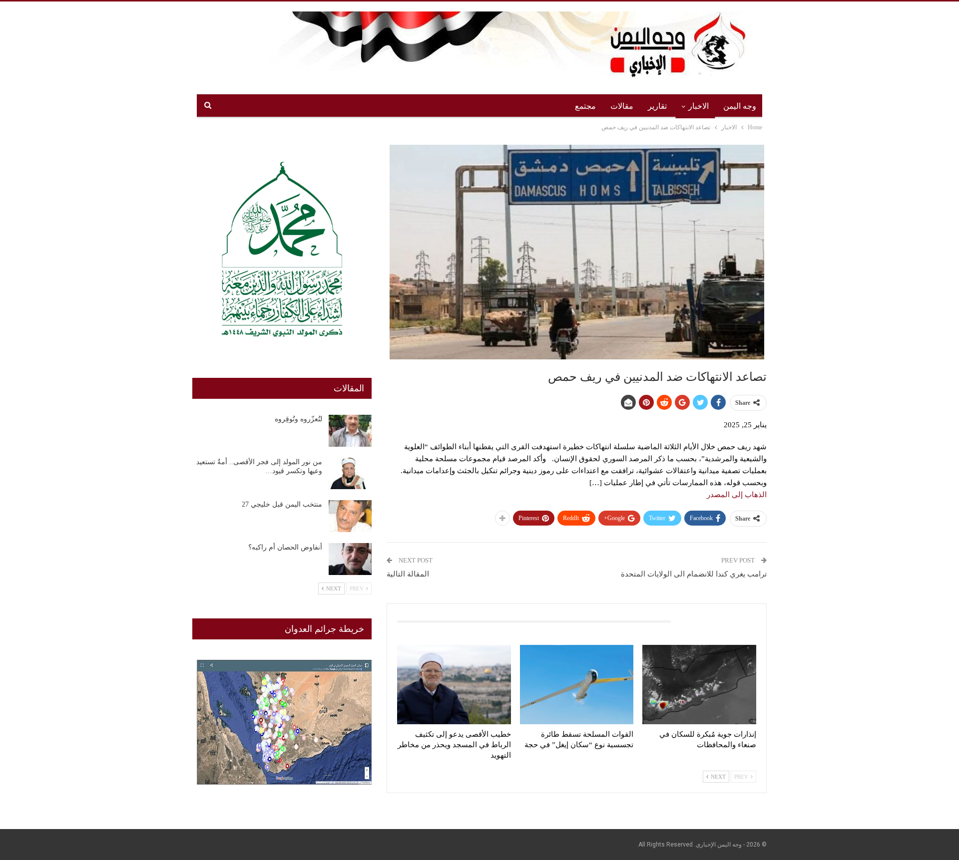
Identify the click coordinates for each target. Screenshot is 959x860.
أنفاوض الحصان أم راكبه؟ (285, 547)
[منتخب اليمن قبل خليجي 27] (350, 516)
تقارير (657, 106)
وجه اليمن (739, 106)
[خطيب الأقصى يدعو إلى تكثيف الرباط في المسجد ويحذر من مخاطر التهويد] (454, 684)
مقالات (621, 106)
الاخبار (698, 106)
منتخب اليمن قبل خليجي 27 (282, 504)
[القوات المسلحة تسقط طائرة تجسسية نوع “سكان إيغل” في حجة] (577, 684)
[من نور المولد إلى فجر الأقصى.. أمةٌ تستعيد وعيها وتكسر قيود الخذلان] (350, 474)
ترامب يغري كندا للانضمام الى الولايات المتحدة (694, 574)
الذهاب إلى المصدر (737, 495)
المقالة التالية (408, 574)
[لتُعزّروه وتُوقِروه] (350, 431)
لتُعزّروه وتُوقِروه (298, 419)
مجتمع (585, 106)
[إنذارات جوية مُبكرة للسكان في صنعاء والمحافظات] (699, 684)
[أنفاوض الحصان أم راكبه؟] (350, 559)
